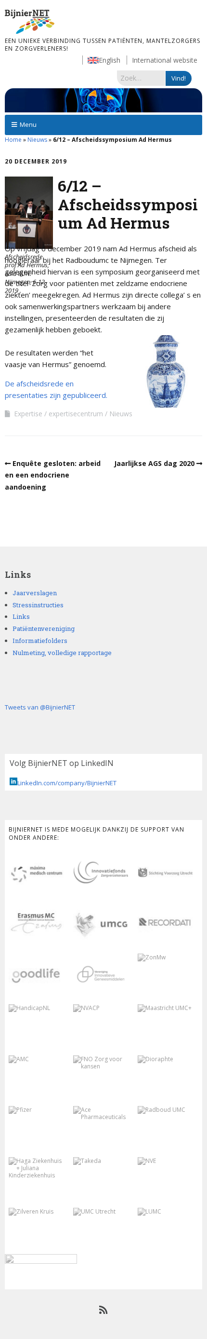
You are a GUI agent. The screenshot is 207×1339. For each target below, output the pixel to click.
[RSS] (104, 1310)
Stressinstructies (38, 605)
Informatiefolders (40, 640)
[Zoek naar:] (141, 77)
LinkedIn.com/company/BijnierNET (66, 783)
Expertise (28, 413)
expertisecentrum (76, 413)
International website (164, 60)
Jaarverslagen (35, 592)
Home (13, 140)
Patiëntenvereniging (44, 628)
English (109, 60)
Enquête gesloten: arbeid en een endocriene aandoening (53, 475)
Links (21, 616)
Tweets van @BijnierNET (40, 707)
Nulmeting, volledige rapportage (62, 652)
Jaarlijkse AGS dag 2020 (154, 463)
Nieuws (37, 140)
